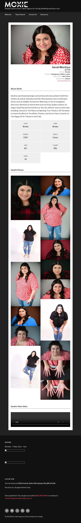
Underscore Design (36, 516)
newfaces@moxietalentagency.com (18, 498)
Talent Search (20, 14)
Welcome (8, 14)
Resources (44, 14)
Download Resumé (63, 81)
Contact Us (33, 14)
